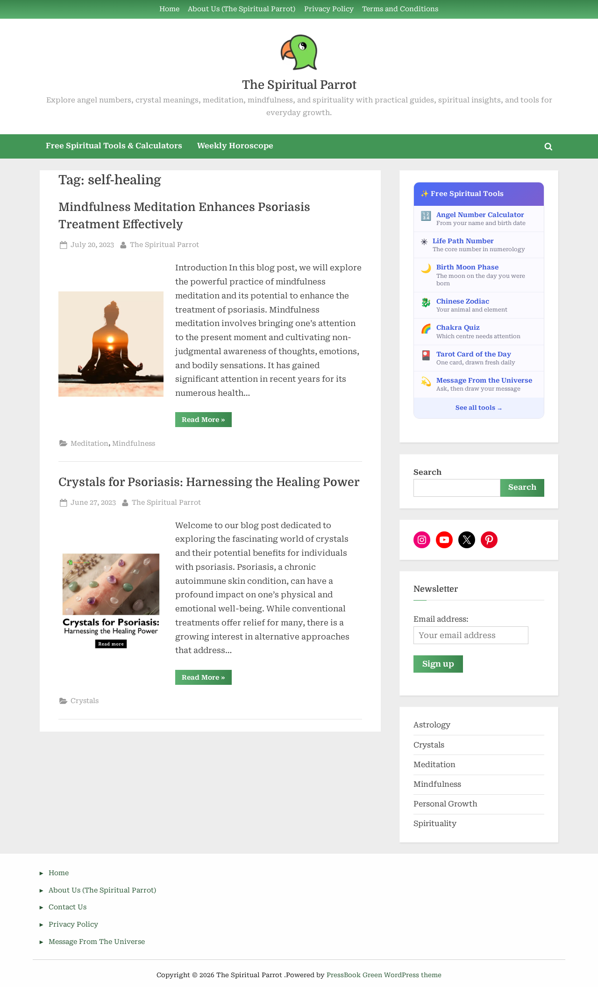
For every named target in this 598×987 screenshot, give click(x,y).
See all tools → (479, 407)
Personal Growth (445, 803)
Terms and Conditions (400, 9)
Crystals (85, 701)
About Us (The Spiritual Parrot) (241, 9)
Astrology (431, 724)
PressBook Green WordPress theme (384, 975)
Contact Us (67, 907)
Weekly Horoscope (235, 145)
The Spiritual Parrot (299, 85)
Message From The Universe (97, 942)
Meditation (89, 444)
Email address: (441, 619)
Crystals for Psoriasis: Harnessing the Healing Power (209, 482)
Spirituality (434, 823)
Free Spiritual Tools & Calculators (114, 145)
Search (427, 472)
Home (169, 9)
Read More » (207, 421)
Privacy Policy (329, 9)
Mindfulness (133, 444)
